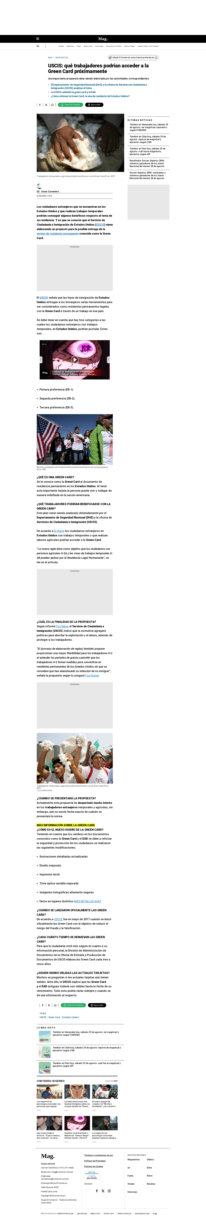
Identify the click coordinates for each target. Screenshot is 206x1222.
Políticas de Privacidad (95, 1161)
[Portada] (48, 1161)
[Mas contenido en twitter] (103, 1191)
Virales (131, 1184)
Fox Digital (92, 675)
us (129, 1167)
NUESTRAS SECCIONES (137, 1155)
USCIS (58, 919)
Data (149, 1167)
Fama (130, 1175)
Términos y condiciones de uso (98, 1155)
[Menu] (39, 39)
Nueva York (88, 46)
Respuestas (134, 1159)
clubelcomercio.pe (65, 1213)
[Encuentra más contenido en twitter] (46, 104)
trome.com (109, 1213)
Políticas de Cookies (93, 1166)
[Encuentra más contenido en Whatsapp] (52, 104)
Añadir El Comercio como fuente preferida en (133, 57)
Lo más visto (46, 1028)
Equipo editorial (48, 1163)
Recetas (151, 1184)
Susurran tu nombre (113, 46)
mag (155, 1213)
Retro (150, 1175)
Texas (79, 46)
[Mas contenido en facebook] (97, 1191)
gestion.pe (82, 1213)
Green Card (54, 1017)
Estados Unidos (70, 1017)
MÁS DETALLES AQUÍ (87, 901)
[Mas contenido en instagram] (109, 1191)
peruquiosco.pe (142, 1213)
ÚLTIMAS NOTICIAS (140, 120)
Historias (132, 1192)
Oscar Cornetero (50, 191)
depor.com (95, 1213)
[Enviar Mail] (38, 191)
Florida (61, 46)
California (70, 46)
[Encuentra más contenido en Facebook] (40, 104)
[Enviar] (37, 46)
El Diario (59, 531)
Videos (150, 1159)
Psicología (99, 46)
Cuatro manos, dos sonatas (148, 46)
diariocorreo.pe (125, 1213)
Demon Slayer (129, 46)
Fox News (62, 626)
